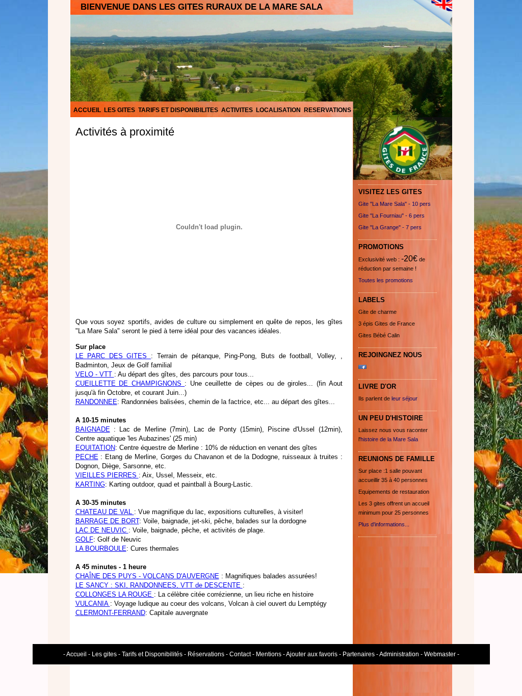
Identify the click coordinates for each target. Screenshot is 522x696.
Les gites (119, 110)
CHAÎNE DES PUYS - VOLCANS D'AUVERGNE (147, 576)
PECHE (86, 457)
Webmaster (440, 654)
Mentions (268, 654)
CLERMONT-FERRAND (110, 613)
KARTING (90, 484)
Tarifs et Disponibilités (152, 654)
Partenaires (359, 654)
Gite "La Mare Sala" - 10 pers (394, 204)
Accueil (87, 110)
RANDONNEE (96, 402)
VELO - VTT (94, 374)
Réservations (206, 654)
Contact (240, 654)
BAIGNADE (92, 429)
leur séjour (404, 398)
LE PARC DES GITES (113, 356)
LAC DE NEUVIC (101, 530)
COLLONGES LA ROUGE (114, 594)
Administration (399, 654)
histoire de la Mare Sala (389, 439)
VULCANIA (92, 603)
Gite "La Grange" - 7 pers (390, 227)
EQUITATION (95, 447)
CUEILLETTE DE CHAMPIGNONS (130, 383)
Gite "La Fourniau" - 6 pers (391, 215)
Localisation (278, 110)
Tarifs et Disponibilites (178, 110)
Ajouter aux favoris (311, 654)
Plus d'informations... (383, 524)
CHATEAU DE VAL (104, 512)
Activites (237, 110)
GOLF (84, 539)
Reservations (327, 110)
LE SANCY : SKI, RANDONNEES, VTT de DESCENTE (159, 585)
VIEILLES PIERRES (107, 475)
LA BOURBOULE (100, 548)
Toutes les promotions (385, 280)
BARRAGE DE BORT (107, 521)
